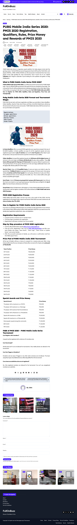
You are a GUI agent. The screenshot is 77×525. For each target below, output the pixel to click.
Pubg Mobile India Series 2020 (44, 45)
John (30, 387)
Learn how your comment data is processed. (28, 461)
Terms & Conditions (7, 505)
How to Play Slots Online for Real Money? (9, 408)
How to (9, 14)
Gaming (4, 23)
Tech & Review (20, 14)
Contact (43, 14)
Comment (5, 420)
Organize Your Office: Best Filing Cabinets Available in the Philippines (9, 482)
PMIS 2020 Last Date (10, 45)
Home (5, 14)
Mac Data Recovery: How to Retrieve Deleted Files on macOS (45, 482)
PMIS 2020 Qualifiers (23, 45)
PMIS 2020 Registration (30, 45)
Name (4, 438)
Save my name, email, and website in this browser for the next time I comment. (20, 456)
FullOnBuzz (9, 6)
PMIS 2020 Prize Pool (16, 45)
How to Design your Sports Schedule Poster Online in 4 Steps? (64, 482)
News (14, 14)
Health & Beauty (31, 14)
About (38, 14)
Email (4, 444)
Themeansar (27, 520)
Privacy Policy (6, 503)
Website (4, 450)
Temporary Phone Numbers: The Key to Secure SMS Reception (27, 482)
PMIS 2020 (5, 45)
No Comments (19, 42)
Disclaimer (5, 501)
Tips (25, 14)
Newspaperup (20, 520)
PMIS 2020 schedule (37, 45)
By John (6, 42)
